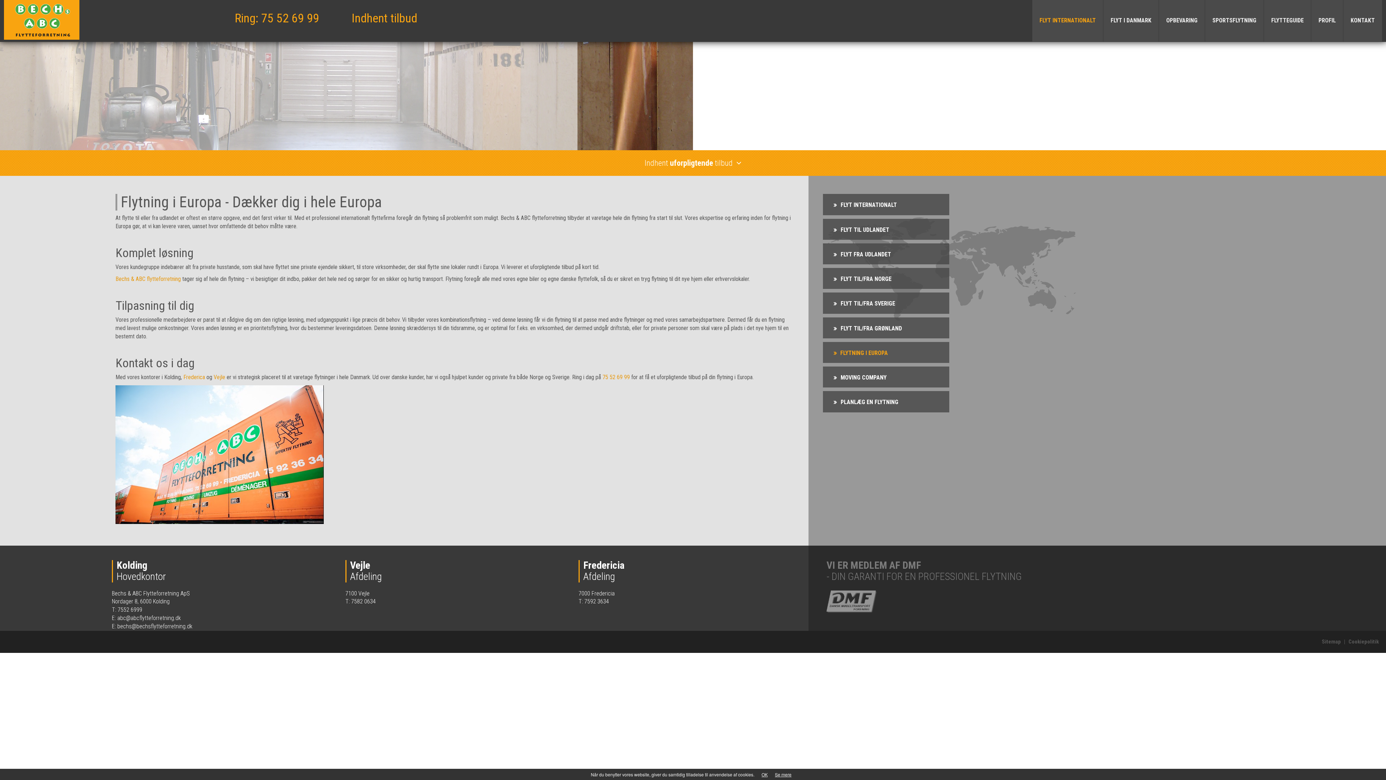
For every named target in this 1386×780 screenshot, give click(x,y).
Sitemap (1331, 641)
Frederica (194, 377)
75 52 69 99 (616, 377)
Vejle (219, 377)
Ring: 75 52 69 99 (277, 18)
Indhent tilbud (384, 18)
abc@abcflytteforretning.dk (149, 618)
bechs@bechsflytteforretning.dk (154, 626)
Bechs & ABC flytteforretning (148, 279)
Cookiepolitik (1363, 641)
